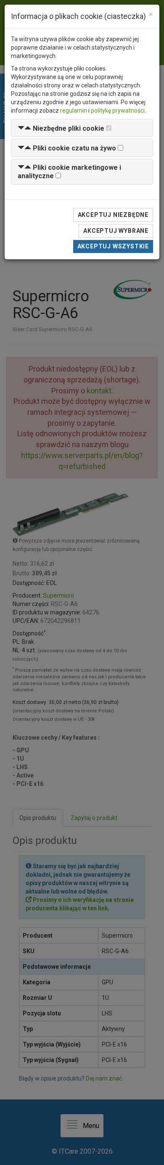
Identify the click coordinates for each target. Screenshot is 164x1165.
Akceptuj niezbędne (113, 214)
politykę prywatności (118, 110)
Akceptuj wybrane (115, 230)
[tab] (82, 128)
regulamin (73, 110)
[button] (61, 128)
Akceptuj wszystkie (113, 246)
